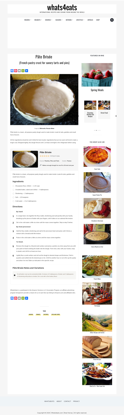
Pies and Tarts (56, 314)
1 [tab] (94, 130)
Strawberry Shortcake (97, 221)
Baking (31, 314)
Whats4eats (49, 401)
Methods (69, 20)
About (59, 401)
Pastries (45, 314)
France (38, 314)
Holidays (37, 20)
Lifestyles (79, 20)
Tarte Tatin (97, 169)
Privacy (76, 401)
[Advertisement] (62, 35)
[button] (78, 116)
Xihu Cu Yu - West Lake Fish (97, 386)
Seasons (58, 20)
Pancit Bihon (97, 279)
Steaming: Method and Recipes (90, 115)
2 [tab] (96, 130)
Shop (98, 20)
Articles (90, 20)
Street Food (104, 113)
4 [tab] (100, 130)
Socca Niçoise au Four (97, 247)
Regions (27, 20)
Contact (67, 401)
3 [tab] (98, 130)
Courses (48, 20)
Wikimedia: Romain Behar (47, 128)
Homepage (97, 306)
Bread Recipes (97, 359)
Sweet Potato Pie (97, 195)
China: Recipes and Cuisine (97, 332)
